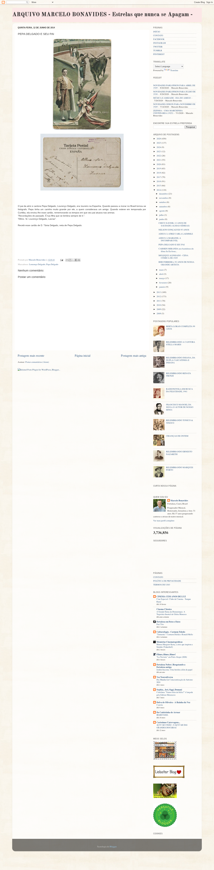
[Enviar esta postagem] (61, 259)
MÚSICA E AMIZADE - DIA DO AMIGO (172, 97)
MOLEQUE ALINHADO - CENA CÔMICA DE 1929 (173, 256)
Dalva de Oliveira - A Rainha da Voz (173, 702)
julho (161, 215)
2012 (159, 296)
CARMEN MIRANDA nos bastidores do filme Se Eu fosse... (176, 250)
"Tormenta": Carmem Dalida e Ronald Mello (175, 634)
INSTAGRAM (159, 42)
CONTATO (158, 35)
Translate (174, 70)
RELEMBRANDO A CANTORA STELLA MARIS (180, 343)
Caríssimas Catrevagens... (168, 722)
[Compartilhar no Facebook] (76, 260)
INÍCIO (156, 31)
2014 (159, 189)
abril (161, 274)
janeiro (162, 286)
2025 (159, 142)
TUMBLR (157, 50)
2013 (159, 292)
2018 (159, 172)
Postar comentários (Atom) (37, 362)
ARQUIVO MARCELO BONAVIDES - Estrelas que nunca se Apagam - (102, 15)
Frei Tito (160, 624)
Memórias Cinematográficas (170, 641)
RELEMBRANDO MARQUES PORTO (179, 468)
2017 (159, 177)
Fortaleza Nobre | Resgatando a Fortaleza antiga (171, 666)
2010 (159, 305)
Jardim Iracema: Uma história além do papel (174, 669)
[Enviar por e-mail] (67, 260)
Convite (160, 704)
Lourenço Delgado (37, 264)
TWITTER (157, 46)
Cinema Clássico (164, 609)
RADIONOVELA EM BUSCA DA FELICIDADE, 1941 (179, 390)
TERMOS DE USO (161, 584)
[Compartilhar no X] (73, 260)
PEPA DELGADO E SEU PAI (172, 244)
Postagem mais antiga (133, 355)
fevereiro (163, 282)
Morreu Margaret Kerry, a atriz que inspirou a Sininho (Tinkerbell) (175, 645)
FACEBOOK (158, 39)
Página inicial (82, 355)
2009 (159, 309)
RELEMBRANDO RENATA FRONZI (178, 374)
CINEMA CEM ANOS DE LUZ (171, 596)
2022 (159, 155)
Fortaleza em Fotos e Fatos (168, 621)
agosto (162, 210)
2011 (159, 300)
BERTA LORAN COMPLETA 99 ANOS (180, 327)
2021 (159, 159)
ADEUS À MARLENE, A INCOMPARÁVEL (170, 239)
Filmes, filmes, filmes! (166, 654)
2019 (159, 168)
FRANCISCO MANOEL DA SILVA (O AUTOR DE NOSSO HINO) (179, 407)
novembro (164, 197)
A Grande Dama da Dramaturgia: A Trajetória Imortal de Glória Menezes (172, 613)
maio (161, 269)
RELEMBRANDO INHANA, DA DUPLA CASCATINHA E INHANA (180, 360)
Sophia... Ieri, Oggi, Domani (169, 689)
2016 (159, 181)
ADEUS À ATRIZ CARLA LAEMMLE (176, 233)
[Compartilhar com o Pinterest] (79, 260)
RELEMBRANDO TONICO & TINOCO (179, 421)
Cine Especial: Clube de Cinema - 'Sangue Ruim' (174, 600)
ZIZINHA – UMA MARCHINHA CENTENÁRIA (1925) (168, 111)
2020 (159, 164)
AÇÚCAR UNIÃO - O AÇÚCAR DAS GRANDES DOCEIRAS (172, 726)
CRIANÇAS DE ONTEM (177, 435)
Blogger (113, 846)
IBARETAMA (162, 714)
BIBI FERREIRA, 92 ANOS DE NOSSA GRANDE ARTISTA (176, 263)
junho (162, 219)
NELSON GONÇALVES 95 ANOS (174, 229)
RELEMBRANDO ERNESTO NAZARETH (179, 452)
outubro (163, 202)
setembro (163, 206)
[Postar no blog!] (70, 260)
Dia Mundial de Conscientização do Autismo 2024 (175, 681)
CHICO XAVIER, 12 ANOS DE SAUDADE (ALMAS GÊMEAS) (174, 224)
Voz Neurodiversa (165, 677)
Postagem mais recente (31, 355)
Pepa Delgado (52, 264)
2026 (159, 138)
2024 (159, 147)
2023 (159, 151)
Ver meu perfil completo (163, 520)
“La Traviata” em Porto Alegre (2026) (172, 657)
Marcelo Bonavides (179, 500)
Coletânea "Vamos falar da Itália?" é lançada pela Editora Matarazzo (175, 693)
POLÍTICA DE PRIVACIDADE (167, 580)
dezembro (163, 193)
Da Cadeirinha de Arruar (168, 712)
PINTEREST (158, 54)
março (162, 278)
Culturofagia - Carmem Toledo (171, 631)
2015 (159, 185)
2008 (159, 313)
